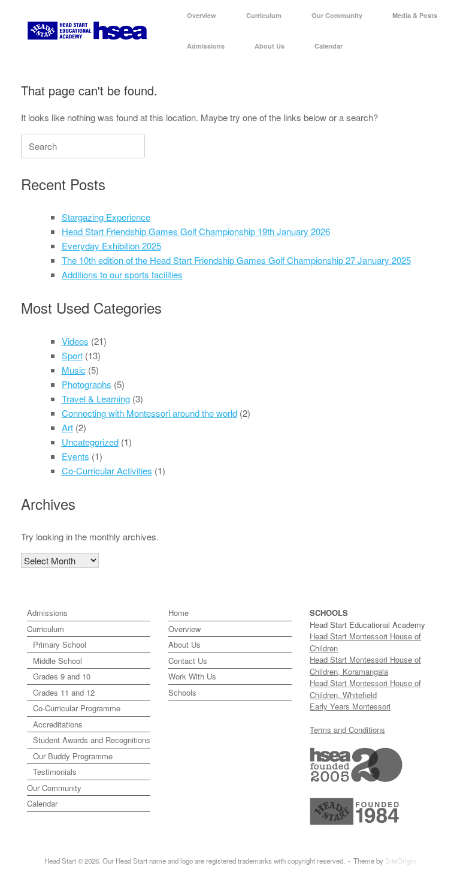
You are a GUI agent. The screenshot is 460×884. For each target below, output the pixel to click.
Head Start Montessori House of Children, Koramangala (365, 665)
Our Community (336, 15)
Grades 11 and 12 (64, 692)
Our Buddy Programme (73, 756)
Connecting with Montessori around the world (149, 413)
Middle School (57, 660)
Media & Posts (414, 15)
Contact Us (187, 660)
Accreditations (58, 724)
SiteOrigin (400, 860)
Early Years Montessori (350, 706)
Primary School (59, 644)
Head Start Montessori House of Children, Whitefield (365, 688)
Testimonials (55, 771)
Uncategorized (90, 441)
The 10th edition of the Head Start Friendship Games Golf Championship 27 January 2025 (236, 260)
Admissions (206, 45)
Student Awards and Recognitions (91, 739)
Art (67, 427)
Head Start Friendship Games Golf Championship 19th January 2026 (196, 231)
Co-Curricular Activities (107, 470)
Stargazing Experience (106, 217)
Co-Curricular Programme (76, 708)
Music (74, 369)
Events (75, 456)
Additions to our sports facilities (122, 274)
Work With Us (192, 676)
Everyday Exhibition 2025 (111, 245)
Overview (201, 15)
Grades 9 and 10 (61, 676)
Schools (182, 692)
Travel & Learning (96, 398)
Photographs (86, 384)
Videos (75, 341)
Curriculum (264, 15)
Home (178, 612)
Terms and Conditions (347, 729)
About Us (270, 45)
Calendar (328, 45)
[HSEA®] (87, 31)
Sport (72, 355)
